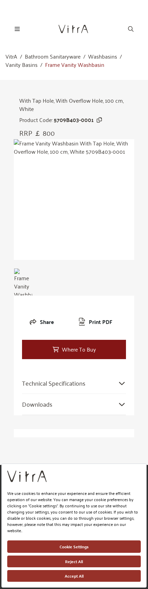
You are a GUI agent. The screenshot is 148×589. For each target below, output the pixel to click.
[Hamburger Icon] (17, 29)
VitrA (11, 56)
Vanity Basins (22, 65)
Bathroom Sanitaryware (53, 56)
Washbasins (102, 56)
